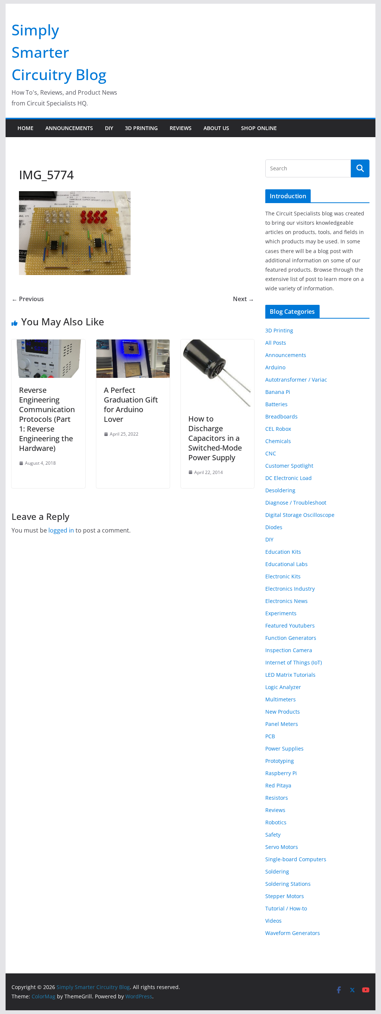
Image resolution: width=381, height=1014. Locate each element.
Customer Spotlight (289, 465)
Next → (243, 299)
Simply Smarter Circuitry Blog (59, 52)
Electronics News (286, 600)
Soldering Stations (288, 883)
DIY (109, 128)
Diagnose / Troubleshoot (295, 502)
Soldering (277, 871)
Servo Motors (281, 846)
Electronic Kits (283, 576)
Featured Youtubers (290, 625)
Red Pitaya (278, 785)
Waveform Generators (292, 932)
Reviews (181, 128)
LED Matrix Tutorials (290, 674)
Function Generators (290, 637)
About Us (216, 128)
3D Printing (141, 128)
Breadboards (281, 416)
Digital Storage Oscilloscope (299, 514)
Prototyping (279, 760)
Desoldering (280, 490)
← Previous (28, 299)
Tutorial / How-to (286, 908)
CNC (270, 453)
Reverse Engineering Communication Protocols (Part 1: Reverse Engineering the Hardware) (47, 419)
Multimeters (280, 699)
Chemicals (278, 441)
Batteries (276, 404)
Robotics (275, 822)
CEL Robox (278, 428)
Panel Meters (281, 723)
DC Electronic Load (288, 477)
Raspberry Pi (281, 773)
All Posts (275, 342)
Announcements (69, 128)
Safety (273, 834)
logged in (61, 530)
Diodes (273, 527)
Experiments (281, 613)
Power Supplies (284, 748)
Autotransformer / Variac (296, 379)
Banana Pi (277, 391)
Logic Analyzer (283, 687)
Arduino (275, 367)
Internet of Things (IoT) (293, 662)
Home (25, 128)
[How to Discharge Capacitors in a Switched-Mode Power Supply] (217, 345)
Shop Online (259, 128)
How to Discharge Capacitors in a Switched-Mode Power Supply (215, 438)
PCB (270, 736)
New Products (282, 711)
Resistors (276, 797)
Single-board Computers (295, 859)
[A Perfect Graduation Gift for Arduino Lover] (133, 345)
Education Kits (283, 551)
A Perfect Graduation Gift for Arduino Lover (131, 404)
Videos (273, 920)
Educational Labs (286, 564)
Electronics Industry (290, 588)
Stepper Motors (284, 896)
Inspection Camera (288, 650)
